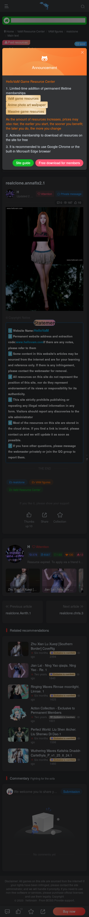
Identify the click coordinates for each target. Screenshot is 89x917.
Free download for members (59, 162)
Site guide (23, 162)
